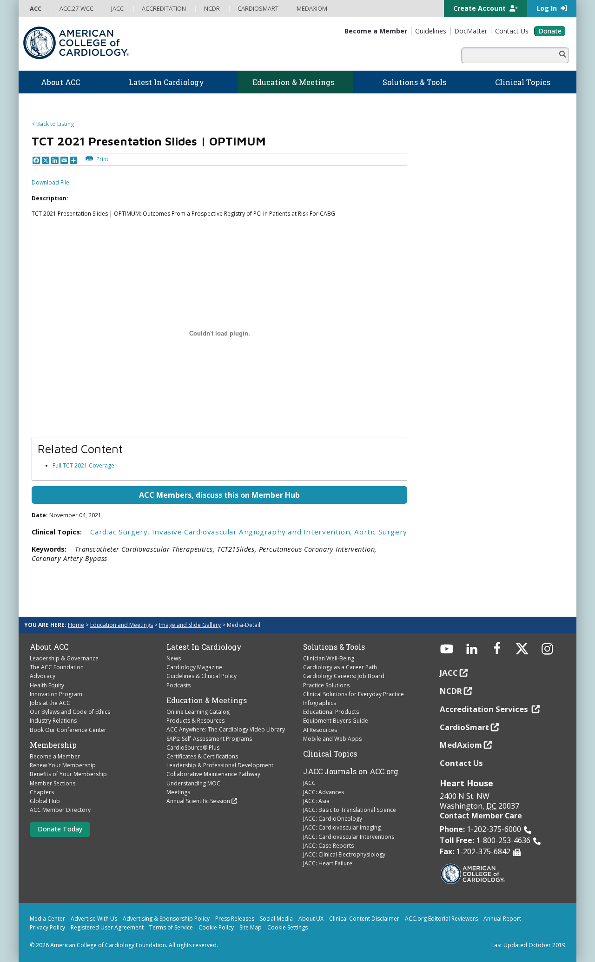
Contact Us (461, 763)
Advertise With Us (94, 918)
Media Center (47, 918)
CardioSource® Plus (192, 747)
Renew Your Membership (63, 765)
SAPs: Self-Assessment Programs (209, 739)
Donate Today (60, 828)
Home (76, 625)
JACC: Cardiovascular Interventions (348, 837)
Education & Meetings (206, 700)
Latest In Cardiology (204, 647)
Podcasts (178, 685)
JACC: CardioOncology (332, 819)
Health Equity (47, 685)
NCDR (451, 690)
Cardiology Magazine (194, 667)
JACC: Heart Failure (327, 863)
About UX (311, 918)
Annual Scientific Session (198, 801)
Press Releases (234, 918)
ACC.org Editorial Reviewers (441, 918)
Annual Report (502, 918)
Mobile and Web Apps (332, 739)
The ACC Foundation (57, 667)
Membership (53, 745)
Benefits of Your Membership (68, 774)
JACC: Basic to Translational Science (349, 810)
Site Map (250, 927)
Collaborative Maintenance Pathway (213, 774)
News (173, 658)
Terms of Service (171, 927)
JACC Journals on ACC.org (350, 771)
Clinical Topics (330, 753)
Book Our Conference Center (68, 730)
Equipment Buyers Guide (335, 721)
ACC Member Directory (60, 810)
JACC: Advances (323, 792)
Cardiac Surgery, (121, 531)
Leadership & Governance (64, 658)
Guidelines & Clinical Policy (201, 676)
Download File (50, 182)
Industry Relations (53, 721)
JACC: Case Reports (328, 846)
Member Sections (52, 783)
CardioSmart (464, 727)
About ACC (49, 647)
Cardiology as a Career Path (340, 667)
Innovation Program (56, 694)
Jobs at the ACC (50, 703)
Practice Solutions (326, 685)
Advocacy (42, 676)
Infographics (319, 703)
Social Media (276, 918)
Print (101, 158)
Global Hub (45, 801)
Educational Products (331, 712)
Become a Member (55, 756)
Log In (547, 8)
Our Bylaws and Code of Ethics (70, 712)
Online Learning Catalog (198, 712)
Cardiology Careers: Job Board (343, 676)
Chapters (42, 792)
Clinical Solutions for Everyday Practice (353, 694)
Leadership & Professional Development (219, 765)
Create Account (480, 8)
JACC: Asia (316, 801)
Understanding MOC (193, 783)
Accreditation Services (485, 709)
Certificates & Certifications (202, 756)
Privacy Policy (47, 927)
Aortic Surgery (380, 531)
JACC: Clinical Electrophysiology (344, 854)
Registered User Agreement (107, 927)
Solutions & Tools (334, 647)
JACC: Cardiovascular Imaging (342, 827)
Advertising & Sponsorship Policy (166, 918)
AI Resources (320, 730)
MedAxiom (461, 744)
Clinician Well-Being (328, 658)
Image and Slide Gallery (190, 625)
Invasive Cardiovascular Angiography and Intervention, (253, 531)
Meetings (178, 792)
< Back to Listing (53, 124)
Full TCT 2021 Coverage (83, 465)
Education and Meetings (121, 625)
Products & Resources (195, 721)
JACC (309, 783)
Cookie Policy (216, 927)
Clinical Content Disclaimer (364, 918)
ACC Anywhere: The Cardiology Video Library (225, 729)
